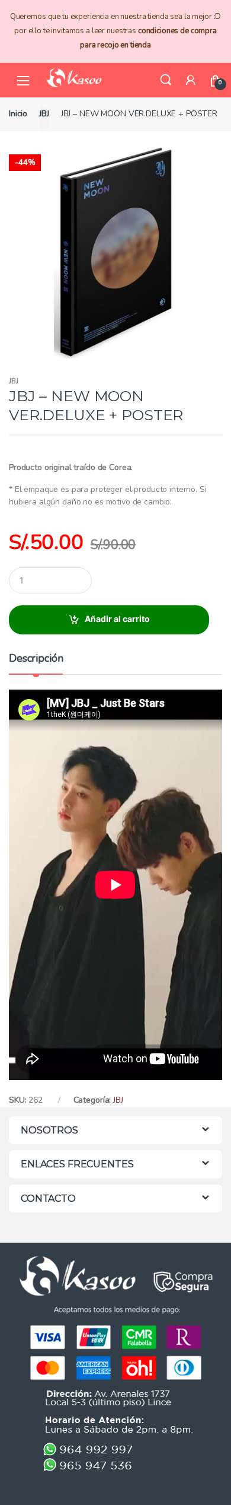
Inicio (18, 113)
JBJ (44, 113)
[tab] (36, 663)
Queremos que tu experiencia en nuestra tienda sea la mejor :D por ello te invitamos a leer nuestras (115, 30)
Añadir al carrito (117, 619)
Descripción (36, 659)
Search (165, 80)
